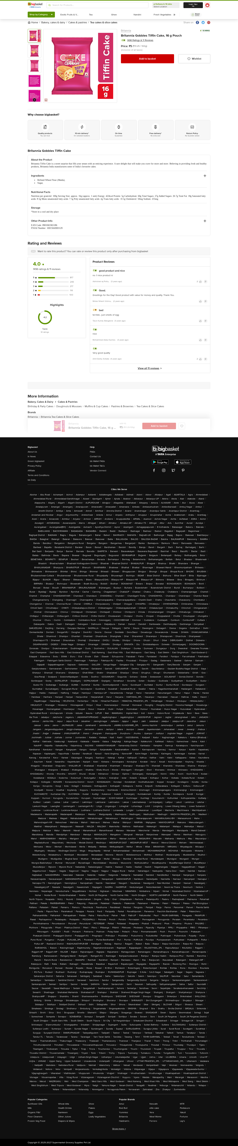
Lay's (182, 1121)
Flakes (92, 1108)
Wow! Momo (155, 1116)
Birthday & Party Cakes (41, 406)
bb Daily (32, 480)
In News (32, 456)
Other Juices (64, 1116)
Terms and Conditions (38, 475)
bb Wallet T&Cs (97, 465)
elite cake (154, 1108)
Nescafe (153, 1103)
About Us (32, 451)
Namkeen (63, 1112)
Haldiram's (124, 1121)
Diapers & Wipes (66, 1121)
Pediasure (185, 1108)
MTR (182, 1103)
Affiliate (31, 470)
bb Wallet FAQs (97, 461)
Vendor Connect (98, 470)
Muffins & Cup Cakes (97, 406)
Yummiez (123, 1112)
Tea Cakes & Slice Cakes (150, 406)
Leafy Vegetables (97, 1116)
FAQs (92, 451)
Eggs (91, 1112)
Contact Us (95, 456)
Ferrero (153, 1121)
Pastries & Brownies (123, 406)
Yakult (183, 1112)
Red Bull (123, 1108)
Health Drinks (65, 1108)
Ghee (91, 1103)
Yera (151, 1112)
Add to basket (147, 58)
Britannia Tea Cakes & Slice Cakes (60, 417)
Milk (30, 1108)
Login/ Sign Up (193, 5)
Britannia (126, 30)
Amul (121, 1103)
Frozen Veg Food (36, 1121)
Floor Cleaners (35, 1116)
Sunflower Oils (35, 1103)
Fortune (184, 1116)
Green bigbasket (36, 461)
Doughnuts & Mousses (69, 406)
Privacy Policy (34, 465)
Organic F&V (34, 1112)
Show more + (119, 1128)
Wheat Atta (63, 1103)
